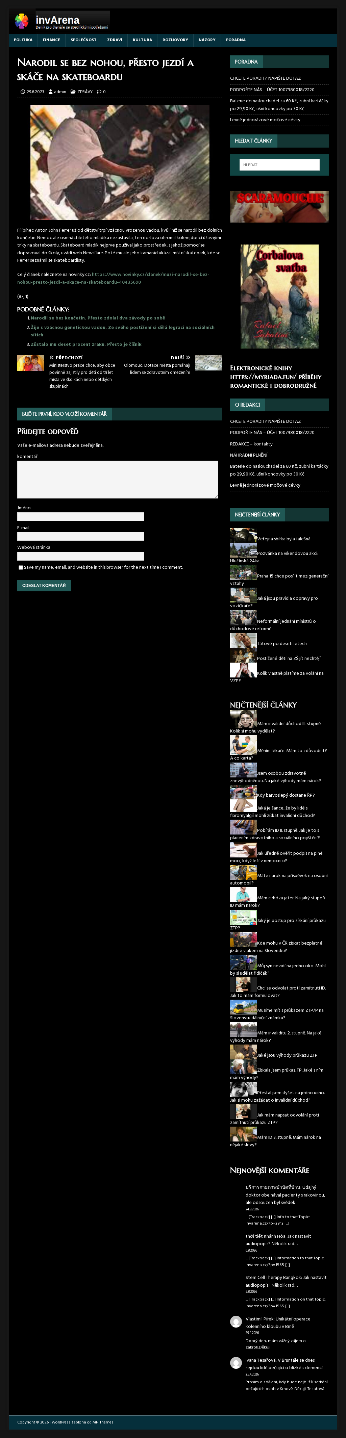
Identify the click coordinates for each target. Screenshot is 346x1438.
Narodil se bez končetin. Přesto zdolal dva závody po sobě (98, 318)
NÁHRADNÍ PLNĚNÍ (248, 455)
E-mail (23, 528)
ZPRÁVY (85, 92)
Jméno (24, 508)
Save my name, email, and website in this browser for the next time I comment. (103, 567)
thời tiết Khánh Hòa (266, 1236)
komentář (27, 457)
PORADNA (236, 40)
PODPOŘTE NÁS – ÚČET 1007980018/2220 (273, 90)
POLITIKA (23, 40)
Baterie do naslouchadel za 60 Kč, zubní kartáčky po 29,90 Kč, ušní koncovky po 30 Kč (279, 104)
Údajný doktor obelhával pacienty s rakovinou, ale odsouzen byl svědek (285, 1195)
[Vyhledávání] (279, 165)
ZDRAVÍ (114, 40)
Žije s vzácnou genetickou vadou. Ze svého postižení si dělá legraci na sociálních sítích (123, 331)
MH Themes (103, 1422)
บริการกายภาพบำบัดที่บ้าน (273, 1187)
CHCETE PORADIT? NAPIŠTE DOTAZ (265, 78)
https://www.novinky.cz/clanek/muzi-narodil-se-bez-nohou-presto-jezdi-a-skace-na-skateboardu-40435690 (113, 278)
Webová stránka (33, 547)
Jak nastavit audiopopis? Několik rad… (278, 1240)
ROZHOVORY (175, 40)
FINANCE (51, 40)
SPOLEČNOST (84, 40)
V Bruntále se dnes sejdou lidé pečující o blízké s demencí (284, 1364)
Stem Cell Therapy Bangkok (273, 1278)
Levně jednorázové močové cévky (265, 120)
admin (60, 92)
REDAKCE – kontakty (251, 444)
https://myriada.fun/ (263, 377)
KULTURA (142, 40)
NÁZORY (207, 40)
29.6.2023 (35, 92)
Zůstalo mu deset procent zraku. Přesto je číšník (86, 345)
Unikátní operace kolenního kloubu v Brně (278, 1323)
